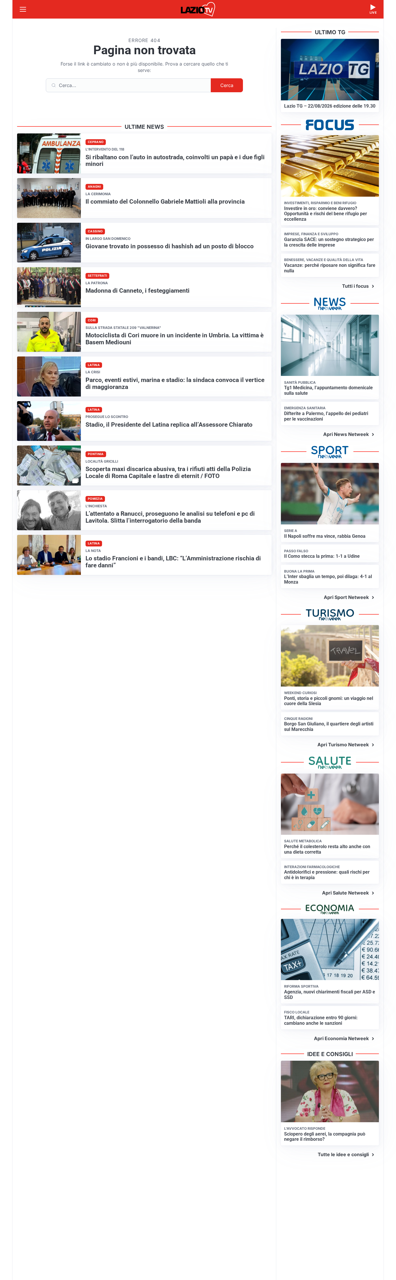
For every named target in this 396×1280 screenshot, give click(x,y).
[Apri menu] (23, 9)
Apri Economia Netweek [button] (341, 1038)
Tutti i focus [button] (355, 286)
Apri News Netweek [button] (346, 434)
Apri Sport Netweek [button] (346, 597)
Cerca (226, 85)
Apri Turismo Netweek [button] (343, 744)
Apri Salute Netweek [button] (345, 893)
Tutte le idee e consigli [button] (343, 1154)
